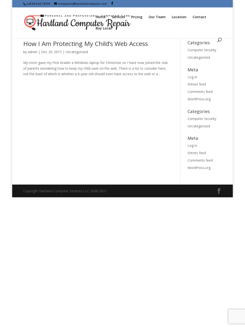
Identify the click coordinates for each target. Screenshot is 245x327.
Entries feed (197, 84)
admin (32, 52)
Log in (192, 77)
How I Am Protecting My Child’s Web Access (85, 43)
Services (118, 17)
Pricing (136, 17)
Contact (199, 17)
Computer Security (202, 50)
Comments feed (200, 91)
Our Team (157, 17)
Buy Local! (104, 28)
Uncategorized (77, 52)
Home (101, 17)
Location (179, 17)
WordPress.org (199, 99)
